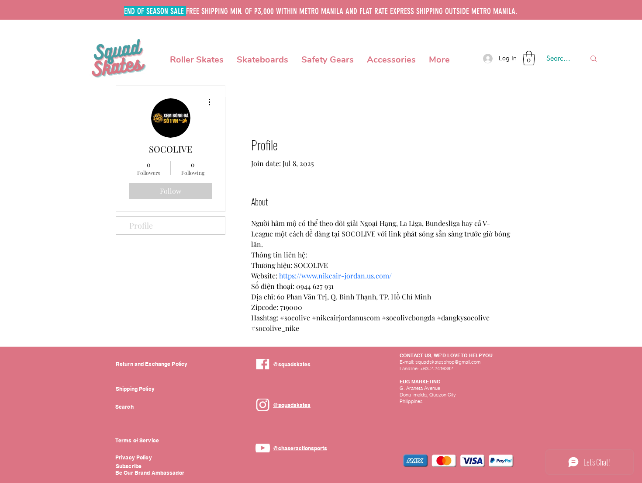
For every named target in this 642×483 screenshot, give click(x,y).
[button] (196, 58)
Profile (141, 225)
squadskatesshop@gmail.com (447, 362)
